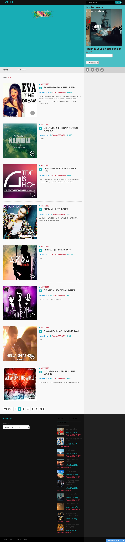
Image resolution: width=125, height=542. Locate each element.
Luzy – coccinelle (72, 504)
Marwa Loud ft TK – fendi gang (73, 526)
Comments (62, 422)
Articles (45, 84)
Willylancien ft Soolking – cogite (72, 514)
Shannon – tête (71, 494)
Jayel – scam (9, 70)
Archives (6, 423)
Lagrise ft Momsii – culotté (73, 460)
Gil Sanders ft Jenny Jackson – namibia (62, 129)
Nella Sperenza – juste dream (61, 330)
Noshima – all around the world (59, 372)
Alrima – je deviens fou (57, 249)
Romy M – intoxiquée (56, 209)
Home (5, 77)
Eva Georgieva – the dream (59, 87)
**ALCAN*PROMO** (59, 92)
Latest (60, 418)
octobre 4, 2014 (44, 92)
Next (42, 409)
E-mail (89, 52)
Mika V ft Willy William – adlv (74, 439)
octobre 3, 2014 (44, 176)
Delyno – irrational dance (59, 290)
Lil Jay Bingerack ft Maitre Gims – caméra (72, 483)
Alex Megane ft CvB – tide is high (60, 169)
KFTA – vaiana (71, 471)
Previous (7, 409)
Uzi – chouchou (95, 11)
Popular (73, 418)
